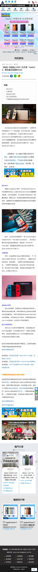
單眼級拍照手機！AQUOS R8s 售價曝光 (22, 361)
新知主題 (19, 559)
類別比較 (31, 559)
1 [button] (14, 47)
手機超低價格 (19, 163)
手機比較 (21, 10)
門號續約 (20, 160)
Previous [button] (4, 30)
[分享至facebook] (11, 76)
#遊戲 (16, 73)
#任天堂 (11, 73)
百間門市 (20, 391)
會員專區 (29, 2)
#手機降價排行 (8, 491)
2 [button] (16, 47)
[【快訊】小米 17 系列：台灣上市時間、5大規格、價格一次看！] (27, 460)
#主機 (21, 73)
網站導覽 (31, 562)
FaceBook (36, 389)
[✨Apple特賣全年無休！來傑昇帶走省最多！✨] (19, 30)
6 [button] (21, 47)
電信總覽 (8, 559)
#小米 (22, 480)
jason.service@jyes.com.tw (22, 552)
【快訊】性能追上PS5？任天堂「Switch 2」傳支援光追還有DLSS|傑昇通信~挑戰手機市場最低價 (11, 3)
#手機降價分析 (8, 488)
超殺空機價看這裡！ (8, 350)
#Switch (5, 73)
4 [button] (18, 449)
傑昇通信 (6, 382)
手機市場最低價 (18, 157)
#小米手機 (28, 480)
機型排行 (9, 10)
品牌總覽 (8, 556)
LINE (36, 392)
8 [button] (24, 449)
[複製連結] (19, 76)
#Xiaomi (28, 483)
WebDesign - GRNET (19, 569)
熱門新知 (8, 562)
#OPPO (5, 483)
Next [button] (34, 30)
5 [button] (20, 47)
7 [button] (23, 47)
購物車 (33, 3)
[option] (19, 30)
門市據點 (33, 10)
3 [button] (17, 47)
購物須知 (19, 562)
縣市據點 (31, 556)
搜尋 (36, 2)
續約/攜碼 (23, 388)
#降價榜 (11, 483)
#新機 (22, 483)
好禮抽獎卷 (11, 160)
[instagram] (30, 5)
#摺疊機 (6, 485)
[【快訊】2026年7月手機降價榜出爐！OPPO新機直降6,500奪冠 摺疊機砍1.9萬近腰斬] (10, 460)
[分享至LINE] (15, 76)
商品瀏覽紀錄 (36, 395)
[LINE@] (33, 5)
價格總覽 (3, 10)
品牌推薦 (19, 556)
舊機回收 (27, 10)
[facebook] (36, 5)
